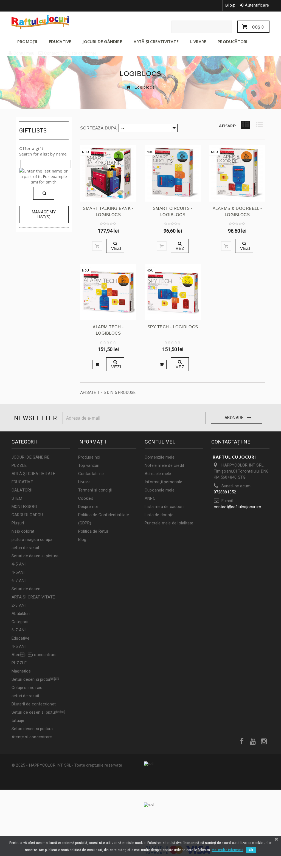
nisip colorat (23, 531)
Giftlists (33, 130)
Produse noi (89, 457)
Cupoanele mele (160, 490)
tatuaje (18, 720)
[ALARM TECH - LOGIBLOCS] (108, 292)
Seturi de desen (26, 588)
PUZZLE (19, 465)
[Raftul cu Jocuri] (52, 22)
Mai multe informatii (227, 850)
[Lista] (259, 125)
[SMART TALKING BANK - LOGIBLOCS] (108, 173)
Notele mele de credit (164, 465)
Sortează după (98, 128)
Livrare (84, 481)
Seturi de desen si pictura (35, 555)
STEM (17, 498)
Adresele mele (158, 473)
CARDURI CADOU (27, 514)
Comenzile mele (160, 457)
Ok (251, 850)
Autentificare (257, 5)
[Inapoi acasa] (128, 87)
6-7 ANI (19, 580)
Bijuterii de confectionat (34, 704)
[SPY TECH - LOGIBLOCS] (173, 292)
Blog (230, 5)
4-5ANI (18, 572)
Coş (257, 27)
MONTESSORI (24, 506)
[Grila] (245, 125)
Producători (232, 41)
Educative (20, 638)
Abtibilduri (21, 613)
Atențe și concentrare (32, 736)
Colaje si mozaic (27, 687)
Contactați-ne (91, 473)
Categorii (20, 621)
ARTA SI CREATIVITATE (33, 597)
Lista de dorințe (159, 514)
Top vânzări (89, 465)
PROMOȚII (27, 41)
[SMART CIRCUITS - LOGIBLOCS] (173, 173)
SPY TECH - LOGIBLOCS (172, 326)
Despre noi (88, 506)
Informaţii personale (163, 481)
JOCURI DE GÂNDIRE (102, 41)
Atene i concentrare (34, 654)
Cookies (85, 498)
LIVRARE (198, 41)
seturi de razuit (25, 547)
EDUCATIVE (60, 41)
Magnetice (21, 671)
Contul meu (160, 442)
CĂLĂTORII (22, 490)
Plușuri (18, 523)
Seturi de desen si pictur (38, 712)
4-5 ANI (19, 564)
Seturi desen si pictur (35, 679)
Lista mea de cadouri (164, 506)
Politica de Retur (93, 531)
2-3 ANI (19, 605)
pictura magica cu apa (32, 539)
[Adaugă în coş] (97, 364)
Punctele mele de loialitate (169, 523)
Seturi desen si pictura (32, 728)
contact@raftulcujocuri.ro (238, 506)
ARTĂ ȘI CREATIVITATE (156, 41)
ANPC (150, 498)
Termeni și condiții (95, 490)
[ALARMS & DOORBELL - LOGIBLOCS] (237, 173)
